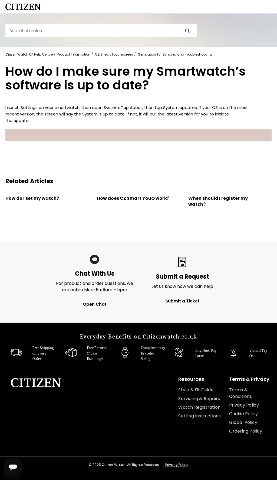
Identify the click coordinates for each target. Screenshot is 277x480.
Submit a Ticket (182, 301)
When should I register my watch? (218, 201)
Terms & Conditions (240, 393)
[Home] (23, 7)
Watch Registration (199, 407)
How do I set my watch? (32, 198)
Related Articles (29, 181)
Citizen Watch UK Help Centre (29, 54)
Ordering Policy (245, 431)
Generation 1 (148, 54)
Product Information (73, 54)
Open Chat (95, 304)
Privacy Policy (244, 405)
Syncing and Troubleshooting (187, 54)
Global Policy (243, 422)
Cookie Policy (243, 414)
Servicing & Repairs (199, 398)
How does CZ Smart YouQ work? (133, 198)
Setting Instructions (199, 416)
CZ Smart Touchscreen (114, 54)
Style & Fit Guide (195, 390)
